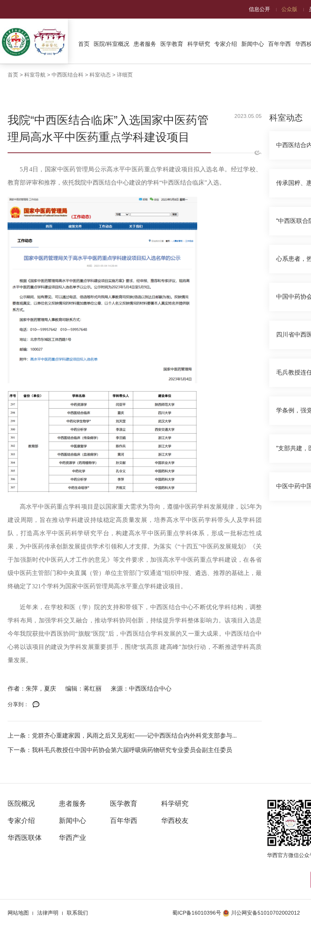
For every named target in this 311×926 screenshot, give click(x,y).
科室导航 (35, 75)
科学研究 (198, 44)
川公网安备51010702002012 (265, 913)
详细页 (125, 75)
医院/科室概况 (111, 44)
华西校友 (174, 820)
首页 (84, 44)
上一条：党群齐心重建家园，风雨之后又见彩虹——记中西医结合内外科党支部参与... (122, 735)
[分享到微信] (36, 704)
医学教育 (171, 44)
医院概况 (21, 803)
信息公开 (259, 9)
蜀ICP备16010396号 (196, 913)
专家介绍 (225, 44)
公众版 (289, 9)
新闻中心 (252, 44)
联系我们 (77, 913)
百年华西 (279, 44)
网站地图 (18, 913)
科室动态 (100, 75)
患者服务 (145, 44)
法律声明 (47, 913)
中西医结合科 (67, 75)
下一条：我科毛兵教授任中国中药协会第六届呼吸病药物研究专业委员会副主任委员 (120, 750)
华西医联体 (25, 837)
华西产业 (72, 837)
